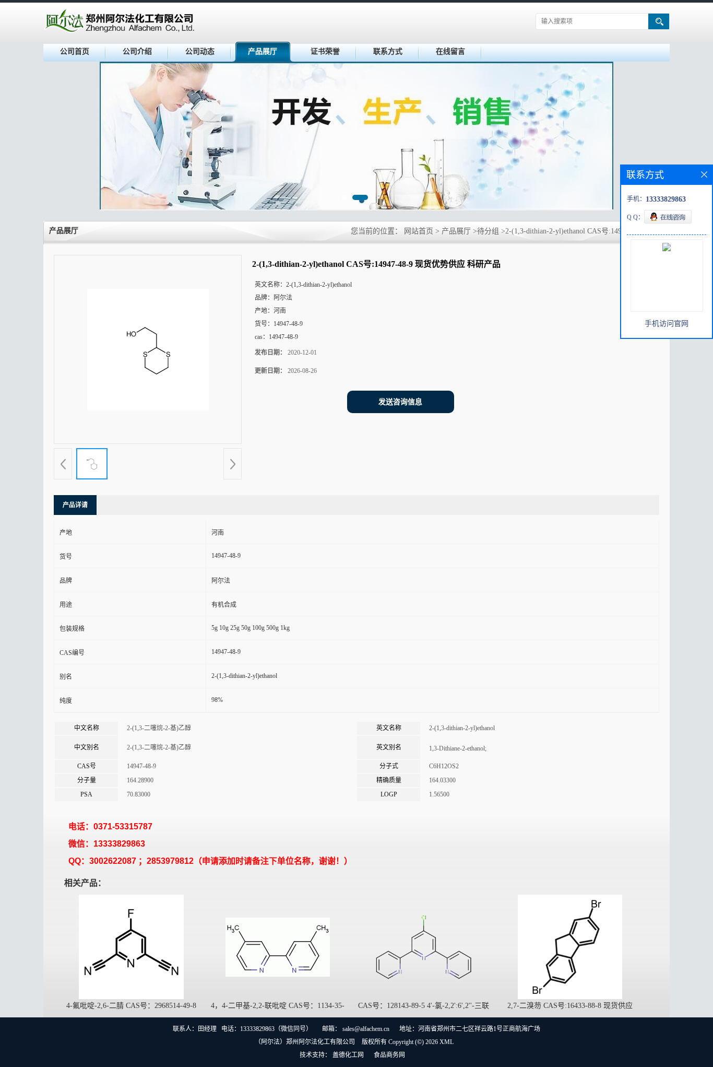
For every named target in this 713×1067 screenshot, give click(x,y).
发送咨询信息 (400, 402)
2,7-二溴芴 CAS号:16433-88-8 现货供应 (570, 1006)
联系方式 (387, 51)
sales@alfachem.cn (365, 1029)
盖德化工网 (348, 1055)
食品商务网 (389, 1055)
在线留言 (450, 51)
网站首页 (418, 231)
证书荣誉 (325, 51)
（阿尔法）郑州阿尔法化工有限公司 (305, 1042)
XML (446, 1042)
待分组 (488, 231)
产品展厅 (262, 51)
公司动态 (200, 51)
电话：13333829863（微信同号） (266, 1029)
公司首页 (74, 51)
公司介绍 (137, 51)
